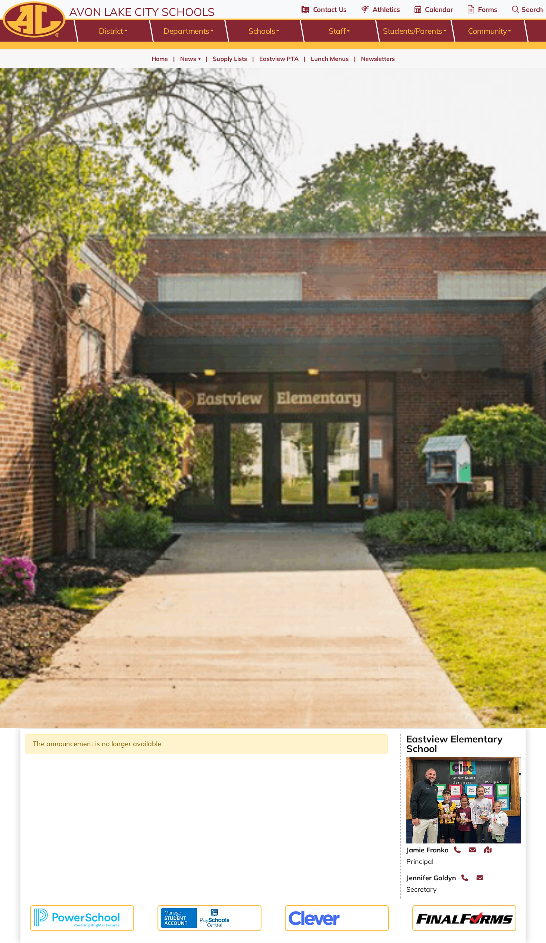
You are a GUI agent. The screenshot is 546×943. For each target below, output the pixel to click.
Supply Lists (230, 58)
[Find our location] (487, 850)
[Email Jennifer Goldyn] (480, 878)
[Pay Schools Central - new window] (209, 917)
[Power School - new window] (82, 917)
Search (532, 9)
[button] (113, 31)
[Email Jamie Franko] (472, 850)
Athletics (386, 9)
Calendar (439, 9)
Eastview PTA (279, 58)
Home (160, 58)
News (190, 58)
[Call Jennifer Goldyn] (464, 878)
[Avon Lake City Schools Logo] (33, 20)
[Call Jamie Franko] (457, 850)
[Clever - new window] (337, 917)
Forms (487, 9)
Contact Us (330, 9)
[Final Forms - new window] (464, 917)
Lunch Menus (330, 58)
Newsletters (378, 58)
